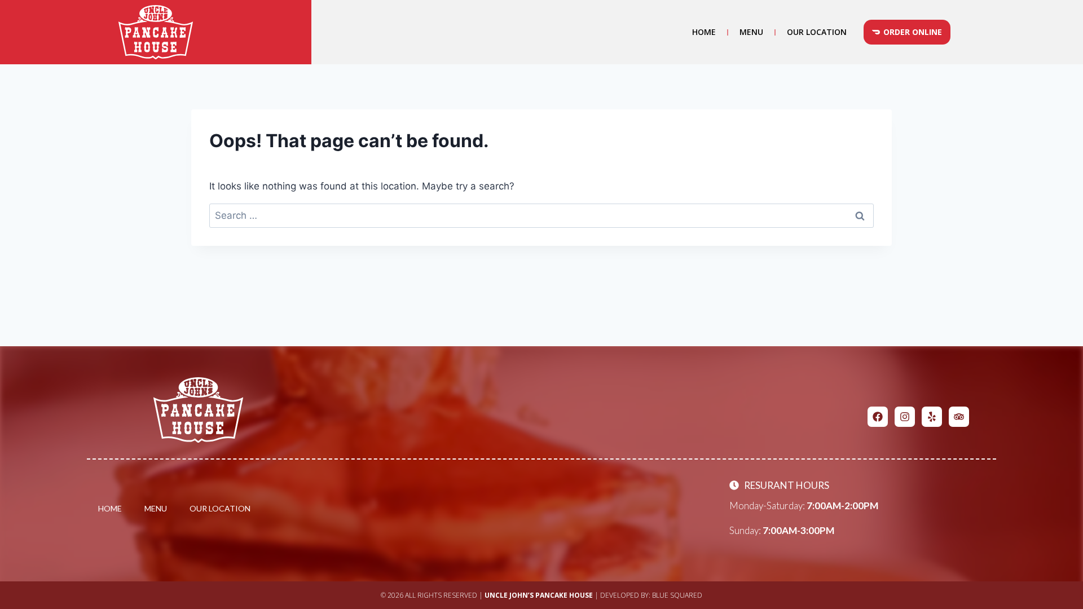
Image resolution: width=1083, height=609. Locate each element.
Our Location (817, 32)
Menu (751, 32)
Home (704, 32)
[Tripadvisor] (959, 417)
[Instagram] (905, 417)
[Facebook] (878, 417)
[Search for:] (541, 215)
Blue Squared (677, 595)
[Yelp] (932, 417)
